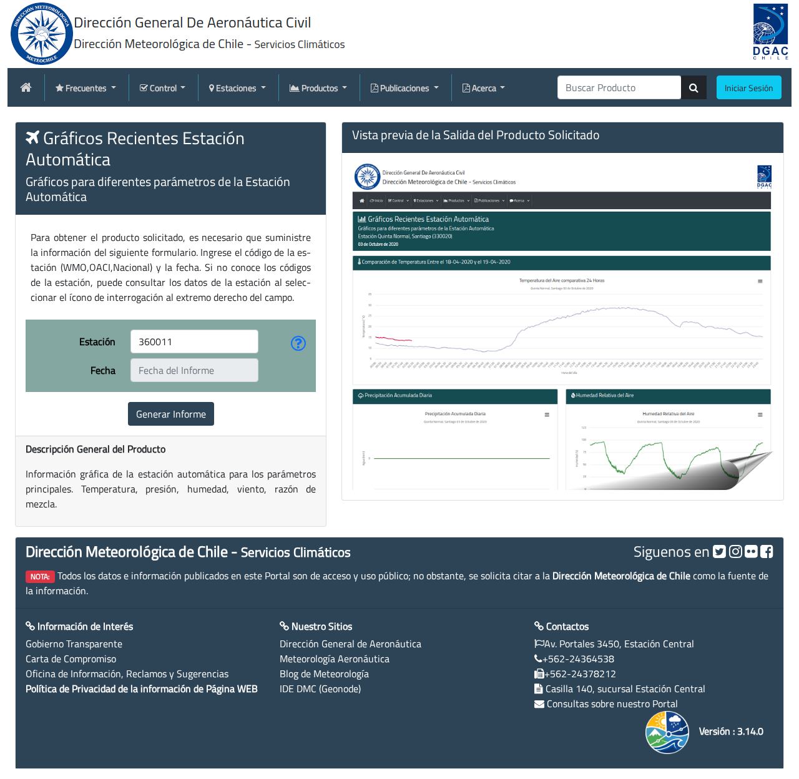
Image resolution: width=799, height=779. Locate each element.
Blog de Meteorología (324, 673)
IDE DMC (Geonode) (320, 688)
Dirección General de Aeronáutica (350, 643)
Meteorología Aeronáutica (335, 658)
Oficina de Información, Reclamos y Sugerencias (127, 673)
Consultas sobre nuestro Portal (612, 703)
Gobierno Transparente (74, 643)
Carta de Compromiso (71, 658)
